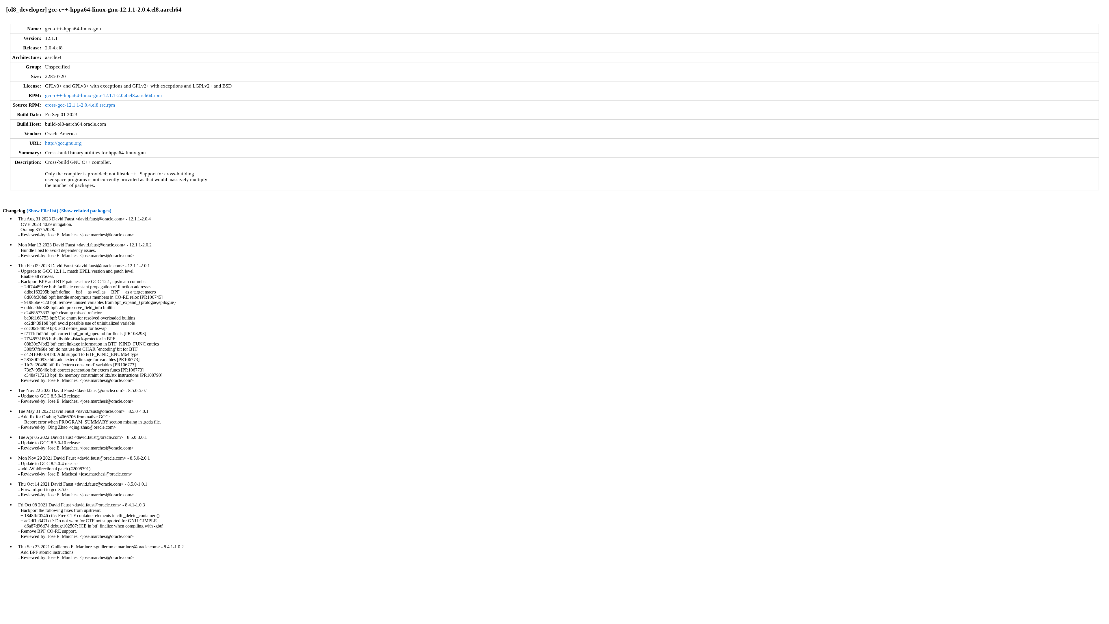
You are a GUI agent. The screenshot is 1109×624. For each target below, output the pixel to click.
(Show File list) (42, 210)
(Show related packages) (85, 210)
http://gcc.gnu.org (63, 143)
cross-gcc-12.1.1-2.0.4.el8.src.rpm (80, 105)
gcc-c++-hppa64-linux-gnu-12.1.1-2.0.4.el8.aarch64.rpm (103, 95)
